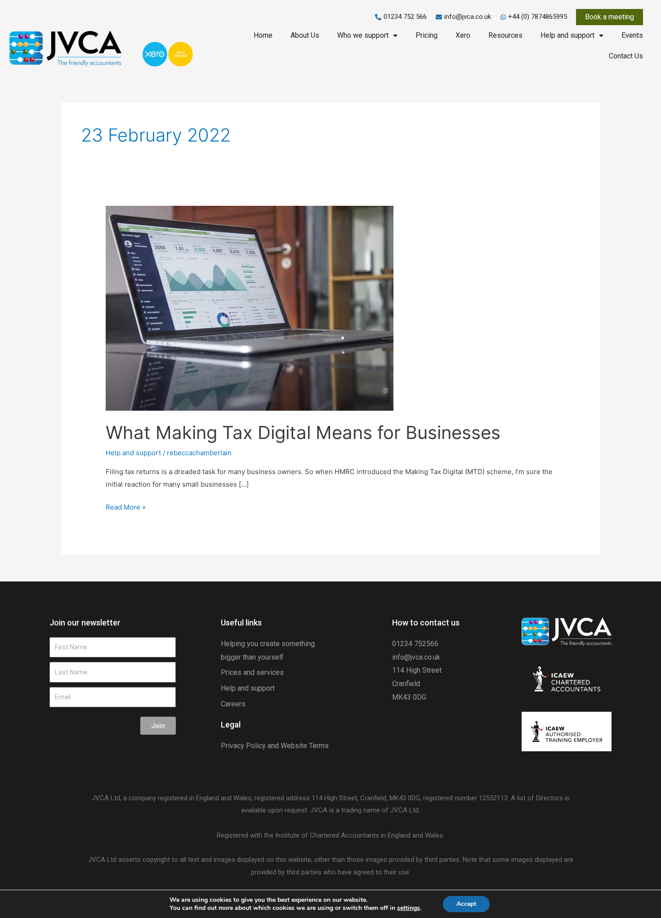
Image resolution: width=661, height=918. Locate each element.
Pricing (426, 35)
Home (263, 35)
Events (632, 35)
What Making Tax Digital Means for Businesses (303, 432)
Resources (505, 35)
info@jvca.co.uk (416, 657)
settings (408, 908)
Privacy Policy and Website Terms (275, 745)
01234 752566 (415, 643)
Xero (463, 35)
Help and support (567, 35)
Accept (466, 904)
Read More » (126, 506)
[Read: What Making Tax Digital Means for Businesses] (249, 307)
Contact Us (626, 56)
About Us (304, 35)
